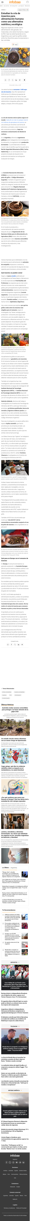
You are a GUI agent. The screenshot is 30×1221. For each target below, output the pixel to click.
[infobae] (15, 2)
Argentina (5, 1195)
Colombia (11, 1170)
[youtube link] (16, 1162)
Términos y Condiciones (9, 1208)
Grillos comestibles (6, 692)
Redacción (12, 1186)
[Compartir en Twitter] (12, 80)
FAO (10, 695)
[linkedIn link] (23, 1162)
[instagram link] (13, 1162)
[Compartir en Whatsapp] (5, 80)
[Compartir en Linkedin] (16, 80)
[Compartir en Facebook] (9, 80)
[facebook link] (6, 1162)
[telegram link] (20, 1162)
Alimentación (18, 695)
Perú (9, 1174)
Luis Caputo (17, 5)
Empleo (18, 1186)
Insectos (4, 695)
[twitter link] (10, 1162)
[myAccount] (27, 2)
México (4, 1174)
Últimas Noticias (23, 1174)
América (5, 1170)
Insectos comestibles (19, 692)
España (16, 1170)
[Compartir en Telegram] (19, 80)
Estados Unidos (23, 1170)
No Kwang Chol (10, 5)
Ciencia (3, 9)
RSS (15, 1178)
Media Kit (15, 1199)
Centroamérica (14, 1174)
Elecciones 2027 (25, 5)
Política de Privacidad (21, 1208)
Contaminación (6, 698)
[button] (2, 2)
